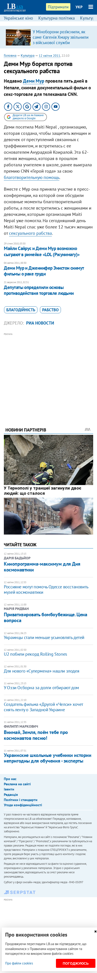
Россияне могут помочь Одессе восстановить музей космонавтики (46, 589)
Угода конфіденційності (23, 805)
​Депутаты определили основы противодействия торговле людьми (39, 290)
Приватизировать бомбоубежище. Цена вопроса (45, 617)
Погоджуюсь (76, 963)
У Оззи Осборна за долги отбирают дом (41, 688)
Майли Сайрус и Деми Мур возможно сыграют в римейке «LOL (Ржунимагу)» (42, 251)
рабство (50, 309)
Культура (28, 55)
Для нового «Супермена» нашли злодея (41, 671)
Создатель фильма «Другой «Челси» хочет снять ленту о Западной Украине (43, 707)
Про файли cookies (19, 963)
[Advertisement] (48, 374)
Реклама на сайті (17, 784)
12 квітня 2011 (49, 56)
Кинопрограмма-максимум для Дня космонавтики (42, 567)
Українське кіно (18, 18)
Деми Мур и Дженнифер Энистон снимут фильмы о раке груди (44, 271)
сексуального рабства (30, 233)
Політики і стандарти (20, 799)
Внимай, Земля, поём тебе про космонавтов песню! (36, 735)
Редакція (11, 794)
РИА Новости (40, 323)
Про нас (10, 779)
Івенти (9, 789)
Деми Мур (33, 81)
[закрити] (95, 931)
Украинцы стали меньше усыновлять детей (44, 637)
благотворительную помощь (31, 177)
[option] (48, 37)
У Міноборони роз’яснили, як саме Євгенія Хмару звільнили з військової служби (60, 37)
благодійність (20, 309)
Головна (10, 55)
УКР (79, 7)
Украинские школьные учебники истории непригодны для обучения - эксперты (47, 758)
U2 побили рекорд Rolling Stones (35, 654)
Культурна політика (56, 18)
